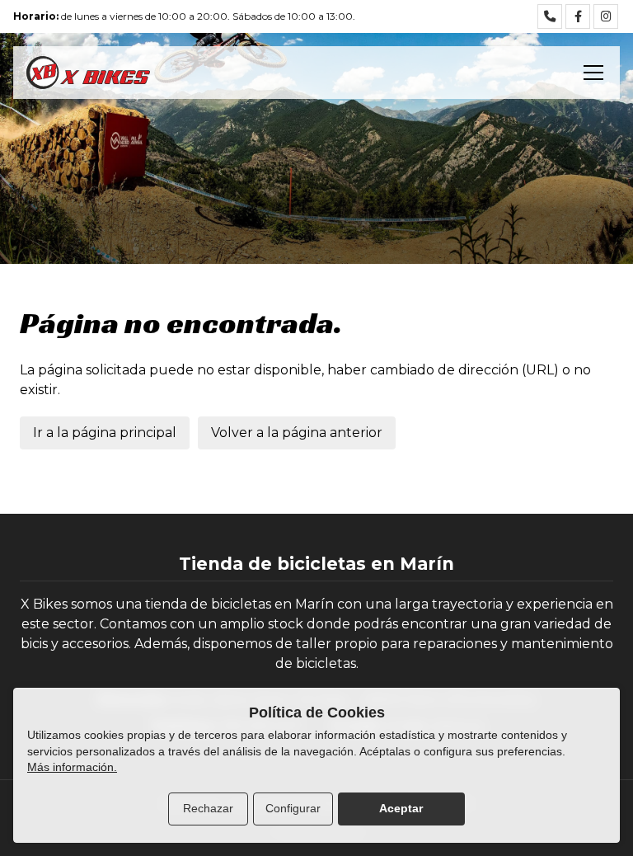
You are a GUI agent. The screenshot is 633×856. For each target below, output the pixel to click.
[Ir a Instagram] (605, 16)
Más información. (72, 767)
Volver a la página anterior (296, 432)
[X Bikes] (88, 72)
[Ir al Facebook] (577, 16)
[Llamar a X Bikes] (549, 16)
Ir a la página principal (104, 432)
